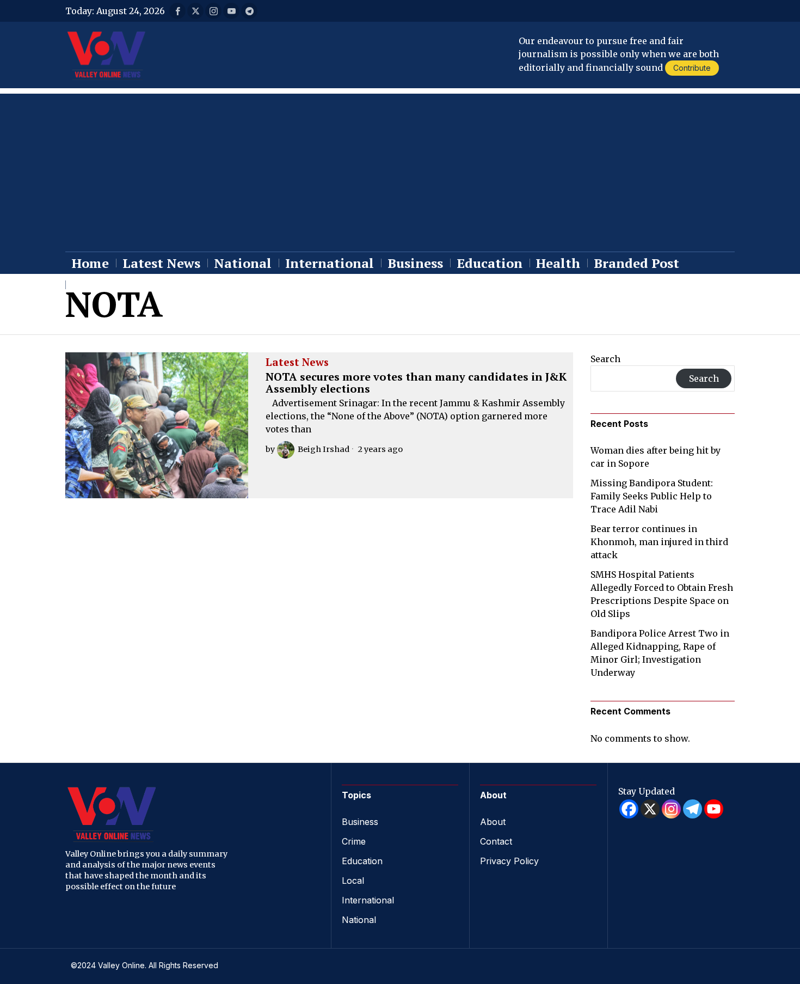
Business (360, 821)
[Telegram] (692, 808)
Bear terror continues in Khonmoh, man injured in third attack (659, 541)
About (493, 821)
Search (605, 358)
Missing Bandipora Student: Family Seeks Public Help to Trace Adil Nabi (651, 496)
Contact (496, 841)
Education (362, 860)
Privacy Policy (509, 860)
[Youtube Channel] (713, 808)
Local (353, 880)
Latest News (297, 363)
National (359, 919)
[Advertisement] (400, 170)
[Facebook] (628, 808)
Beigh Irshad (323, 449)
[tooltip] (177, 11)
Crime (354, 841)
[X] (650, 808)
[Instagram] (671, 808)
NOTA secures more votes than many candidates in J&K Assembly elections (416, 383)
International (368, 900)
